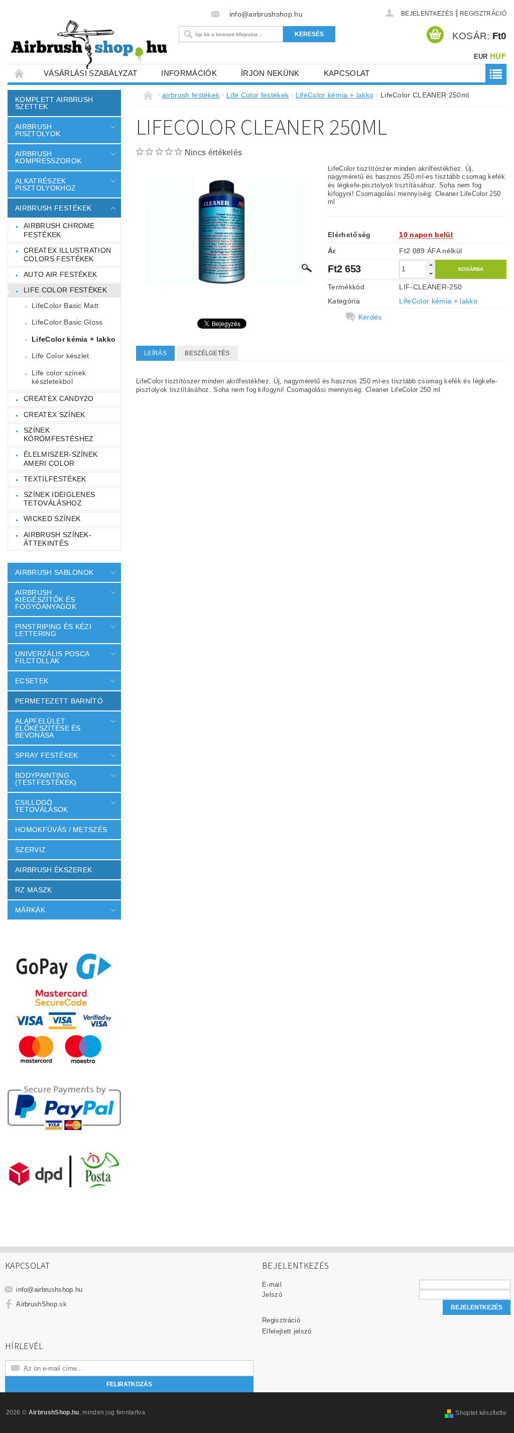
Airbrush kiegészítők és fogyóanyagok (45, 599)
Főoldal (20, 73)
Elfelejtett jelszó (287, 1331)
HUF (498, 56)
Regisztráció (483, 13)
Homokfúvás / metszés (61, 830)
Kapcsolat (347, 73)
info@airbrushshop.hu (49, 1289)
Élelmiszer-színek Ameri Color (60, 458)
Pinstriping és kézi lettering (53, 630)
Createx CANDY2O (59, 398)
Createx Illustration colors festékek (67, 254)
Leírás (155, 353)
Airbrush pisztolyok (37, 130)
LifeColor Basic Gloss (67, 322)
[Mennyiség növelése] (430, 264)
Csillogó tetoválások (41, 805)
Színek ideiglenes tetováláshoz (59, 498)
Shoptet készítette (480, 1412)
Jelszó (272, 1294)
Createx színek (54, 415)
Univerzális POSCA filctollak (52, 657)
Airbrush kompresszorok (48, 157)
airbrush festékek (53, 208)
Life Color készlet (60, 356)
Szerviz (30, 850)
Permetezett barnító (59, 701)
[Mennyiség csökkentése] (430, 273)
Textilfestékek (55, 479)
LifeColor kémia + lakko (73, 339)
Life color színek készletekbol (59, 377)
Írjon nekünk (270, 73)
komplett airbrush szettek (54, 103)
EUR (481, 56)
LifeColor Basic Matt (65, 305)
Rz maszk (33, 890)
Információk (189, 73)
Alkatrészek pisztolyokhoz (45, 184)
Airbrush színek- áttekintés (57, 539)
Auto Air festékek (60, 274)
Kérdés (370, 317)
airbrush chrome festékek (59, 230)
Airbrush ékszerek (53, 870)
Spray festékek (46, 755)
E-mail (272, 1284)
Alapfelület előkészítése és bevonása (48, 728)
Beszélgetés (207, 353)
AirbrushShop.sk (41, 1304)
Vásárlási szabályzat (90, 73)
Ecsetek (31, 681)
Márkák (30, 910)
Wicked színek (52, 519)
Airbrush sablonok (54, 572)
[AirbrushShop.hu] (89, 45)
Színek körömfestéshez (58, 434)
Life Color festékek (65, 290)
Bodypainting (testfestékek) (45, 778)
